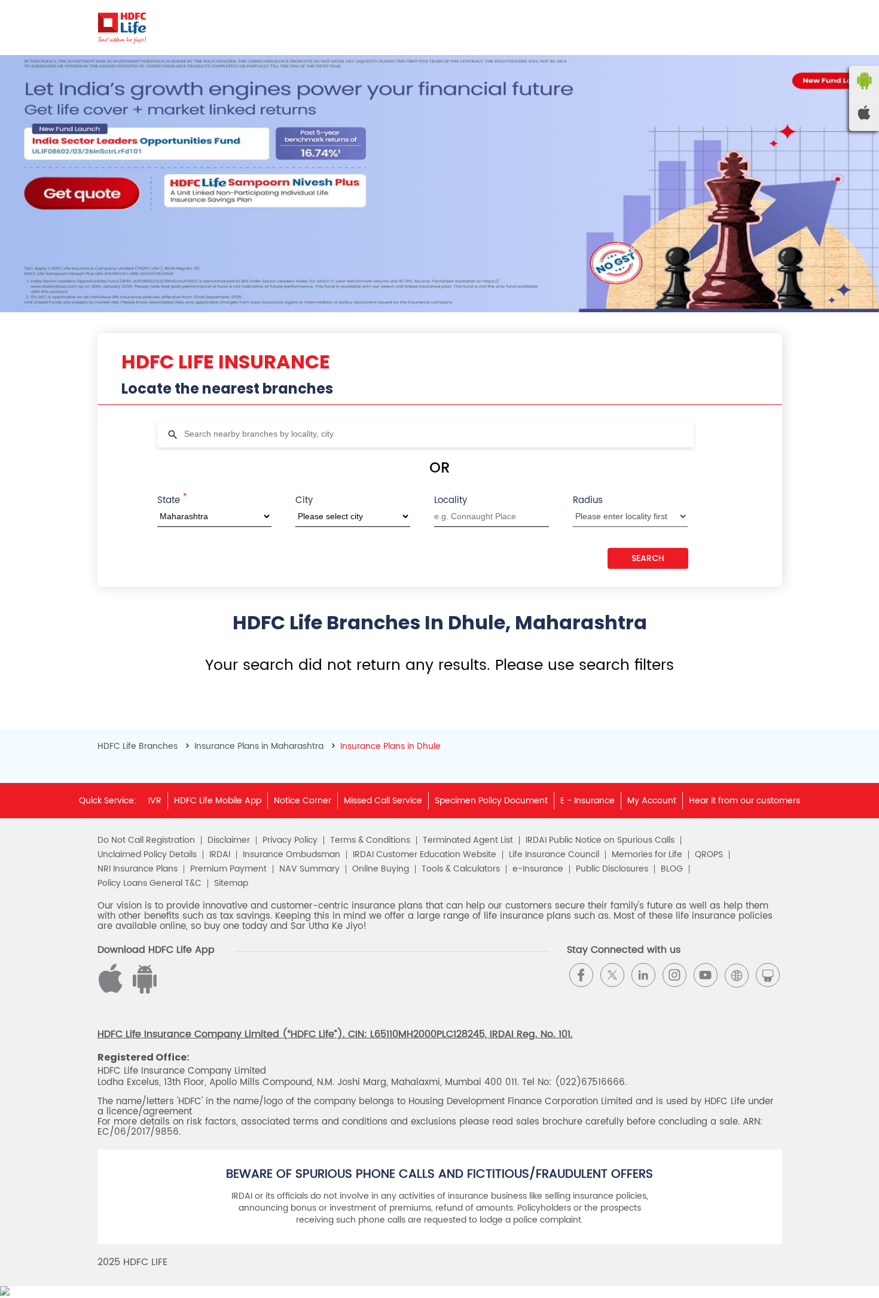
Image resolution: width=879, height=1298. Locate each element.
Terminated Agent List (468, 840)
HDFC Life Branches (138, 746)
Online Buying (380, 869)
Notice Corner (302, 801)
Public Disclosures (612, 869)
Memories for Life (647, 855)
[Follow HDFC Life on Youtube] (705, 975)
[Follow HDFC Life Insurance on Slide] (767, 975)
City (304, 500)
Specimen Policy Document (491, 801)
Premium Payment (228, 869)
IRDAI (219, 855)
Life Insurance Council (554, 855)
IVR (154, 801)
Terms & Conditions (370, 840)
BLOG (672, 869)
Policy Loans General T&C (149, 883)
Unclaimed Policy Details (147, 855)
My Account (651, 801)
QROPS (709, 855)
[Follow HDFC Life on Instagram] (674, 975)
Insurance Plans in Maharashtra (258, 746)
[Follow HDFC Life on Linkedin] (643, 975)
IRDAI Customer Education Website (424, 855)
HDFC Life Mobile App (217, 801)
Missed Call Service (383, 801)
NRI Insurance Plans (137, 869)
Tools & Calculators (461, 869)
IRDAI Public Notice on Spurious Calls (600, 840)
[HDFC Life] (122, 27)
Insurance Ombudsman (291, 855)
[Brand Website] (736, 975)
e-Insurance (537, 869)
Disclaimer (228, 840)
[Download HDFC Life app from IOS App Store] (143, 991)
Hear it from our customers (744, 801)
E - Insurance (587, 801)
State (172, 499)
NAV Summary (309, 869)
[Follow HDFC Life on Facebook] (581, 975)
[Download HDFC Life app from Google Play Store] (112, 991)
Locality (450, 500)
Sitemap (231, 883)
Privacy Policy (290, 840)
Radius (588, 500)
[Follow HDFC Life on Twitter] (612, 975)
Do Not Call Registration (146, 840)
